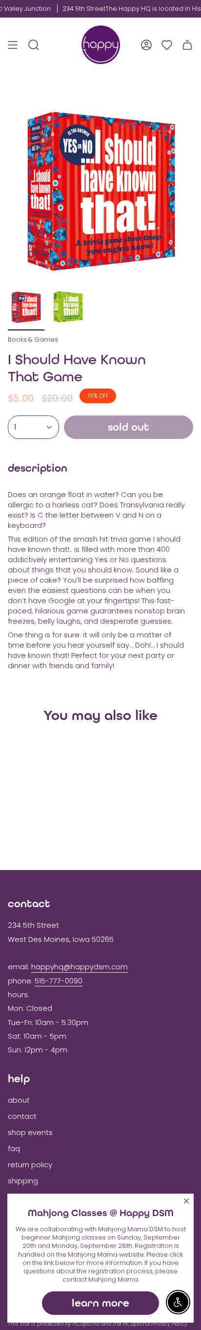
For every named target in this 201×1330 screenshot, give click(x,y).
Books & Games (33, 339)
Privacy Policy (169, 1324)
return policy (30, 1165)
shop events (30, 1132)
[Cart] (187, 44)
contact (22, 1116)
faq (14, 1149)
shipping (23, 1181)
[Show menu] (12, 44)
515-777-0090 (58, 981)
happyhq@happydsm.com (79, 967)
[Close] (186, 1201)
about (19, 1100)
